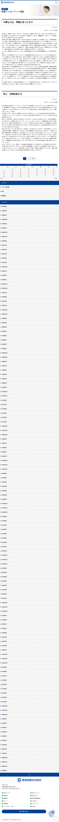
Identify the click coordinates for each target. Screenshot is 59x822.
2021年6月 (4, 297)
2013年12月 (4, 555)
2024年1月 (4, 253)
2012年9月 (4, 615)
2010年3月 (4, 744)
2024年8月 (4, 241)
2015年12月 (4, 460)
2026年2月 (4, 210)
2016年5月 (4, 447)
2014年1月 (4, 551)
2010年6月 (4, 731)
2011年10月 (4, 663)
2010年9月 (4, 718)
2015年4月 (4, 486)
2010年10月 (4, 714)
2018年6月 (4, 370)
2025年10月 (4, 219)
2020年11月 (4, 309)
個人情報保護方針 (36, 798)
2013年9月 (4, 568)
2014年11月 (4, 507)
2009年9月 (4, 770)
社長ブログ (34, 795)
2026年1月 (4, 215)
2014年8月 (4, 520)
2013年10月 (4, 564)
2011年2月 (4, 697)
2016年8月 (4, 439)
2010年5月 (4, 736)
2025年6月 (4, 223)
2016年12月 (4, 426)
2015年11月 (4, 464)
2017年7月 (4, 404)
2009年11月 (4, 762)
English (34, 806)
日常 (3, 191)
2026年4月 (4, 206)
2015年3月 (4, 490)
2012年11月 (4, 607)
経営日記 (4, 195)
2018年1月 (4, 387)
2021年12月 (4, 284)
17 (28, 172)
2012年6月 (4, 628)
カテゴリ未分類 (5, 187)
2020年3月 (4, 327)
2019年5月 (4, 344)
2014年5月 (4, 533)
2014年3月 (4, 542)
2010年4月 (4, 740)
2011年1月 (4, 701)
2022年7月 (4, 271)
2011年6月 (4, 680)
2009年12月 (4, 757)
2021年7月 (4, 292)
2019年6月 (4, 340)
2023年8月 (4, 258)
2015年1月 (4, 499)
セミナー (5, 801)
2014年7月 (4, 525)
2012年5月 (4, 632)
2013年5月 (4, 581)
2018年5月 (4, 374)
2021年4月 (4, 301)
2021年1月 (4, 305)
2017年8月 (4, 400)
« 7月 (1, 178)
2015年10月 (4, 469)
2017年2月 (4, 417)
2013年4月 (4, 585)
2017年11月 (4, 396)
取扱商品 (5, 798)
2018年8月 (4, 361)
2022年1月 (4, 279)
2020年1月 (4, 331)
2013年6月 (4, 576)
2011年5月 (4, 684)
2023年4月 (4, 262)
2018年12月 (4, 353)
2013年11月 (4, 559)
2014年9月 (4, 516)
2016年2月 (4, 452)
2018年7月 (4, 365)
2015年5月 (4, 482)
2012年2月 (4, 645)
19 (45, 172)
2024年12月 (4, 232)
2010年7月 (4, 727)
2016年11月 (4, 430)
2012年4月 (4, 637)
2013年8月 (4, 572)
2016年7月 (4, 443)
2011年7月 (4, 675)
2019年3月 (4, 348)
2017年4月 (4, 413)
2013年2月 (4, 594)
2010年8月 (4, 723)
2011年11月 (4, 658)
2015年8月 (4, 473)
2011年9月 (4, 667)
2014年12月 (4, 503)
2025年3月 (4, 228)
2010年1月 (4, 753)
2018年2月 (4, 383)
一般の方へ (34, 801)
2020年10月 (4, 314)
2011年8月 (4, 671)
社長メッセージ (35, 793)
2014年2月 (4, 546)
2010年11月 (4, 710)
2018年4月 (4, 378)
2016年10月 (4, 434)
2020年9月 (4, 318)
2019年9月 (4, 335)
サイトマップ (35, 803)
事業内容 (5, 795)
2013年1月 (4, 598)
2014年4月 (4, 538)
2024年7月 (4, 245)
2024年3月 (4, 249)
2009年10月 (4, 766)
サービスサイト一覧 (8, 806)
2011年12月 (4, 654)
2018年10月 (4, 357)
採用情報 (5, 803)
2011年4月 (4, 688)
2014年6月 (4, 529)
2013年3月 (4, 589)
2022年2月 (4, 275)
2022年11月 (4, 266)
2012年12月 (4, 602)
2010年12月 (4, 706)
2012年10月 (4, 611)
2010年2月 (4, 749)
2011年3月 (4, 693)
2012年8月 (4, 619)
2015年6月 (4, 477)
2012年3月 (4, 641)
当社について (6, 793)
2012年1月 (4, 650)
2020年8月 (4, 322)
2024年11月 (4, 236)
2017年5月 (4, 408)
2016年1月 (4, 456)
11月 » (55, 178)
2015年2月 (4, 495)
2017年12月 (4, 391)
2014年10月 (4, 512)
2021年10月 (4, 288)
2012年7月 (4, 624)
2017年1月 (4, 421)
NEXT (33, 158)
